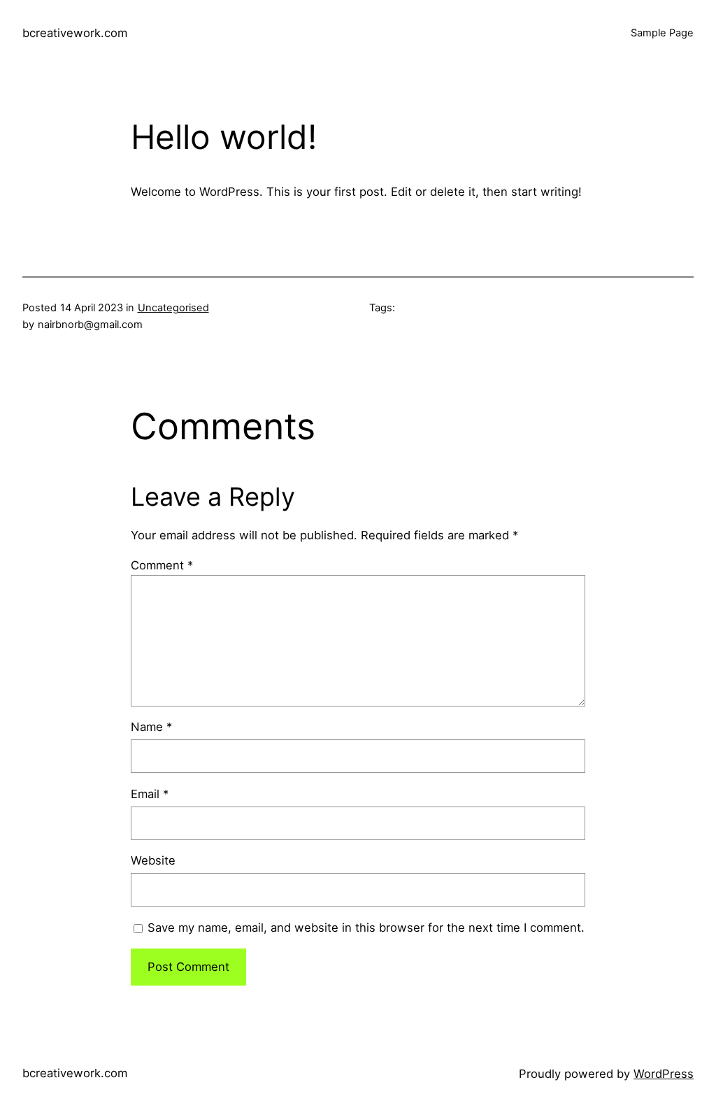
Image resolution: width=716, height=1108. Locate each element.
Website (153, 860)
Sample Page (662, 33)
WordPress (663, 1074)
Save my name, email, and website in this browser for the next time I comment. (366, 928)
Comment (162, 565)
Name (151, 727)
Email (150, 794)
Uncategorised (173, 307)
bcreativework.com (74, 33)
